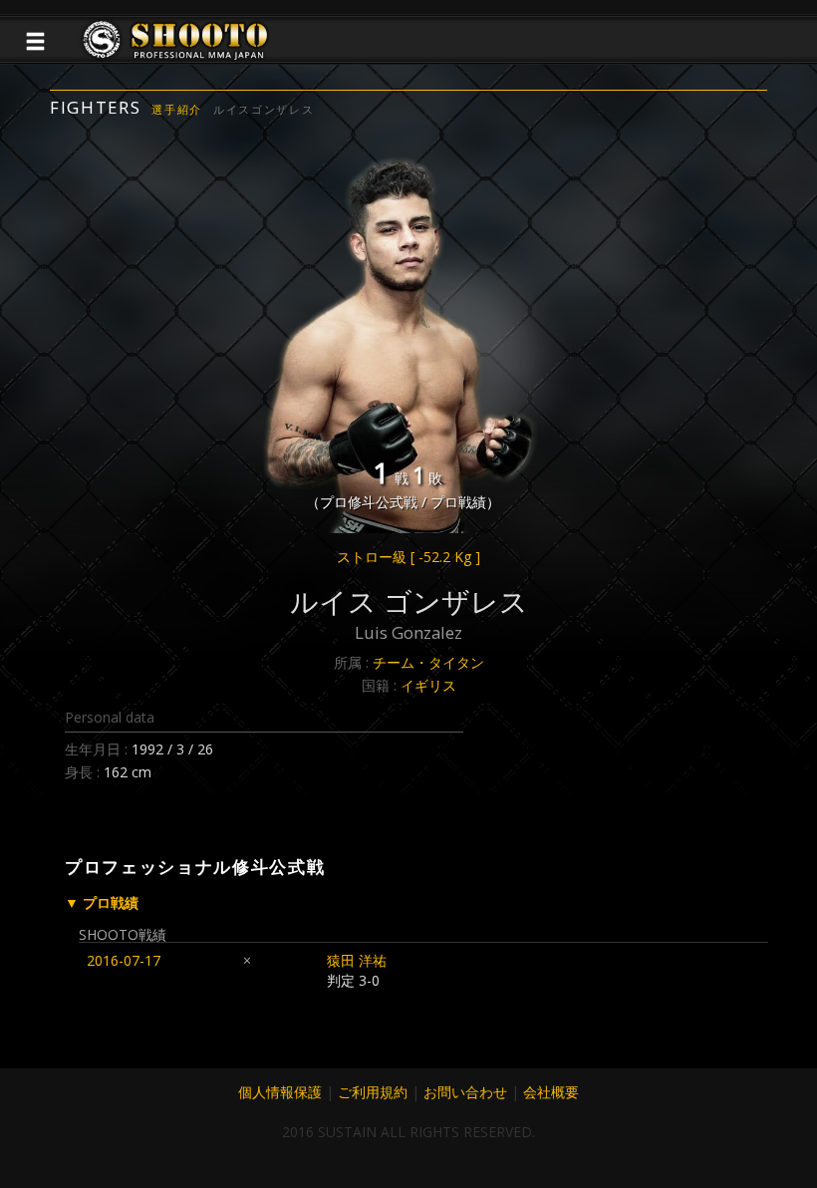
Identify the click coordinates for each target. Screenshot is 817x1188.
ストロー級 (408, 556)
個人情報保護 (280, 1091)
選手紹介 (176, 109)
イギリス (428, 685)
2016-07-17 (123, 960)
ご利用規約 (373, 1091)
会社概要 (551, 1091)
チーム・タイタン (428, 662)
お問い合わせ (465, 1091)
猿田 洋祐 (357, 960)
